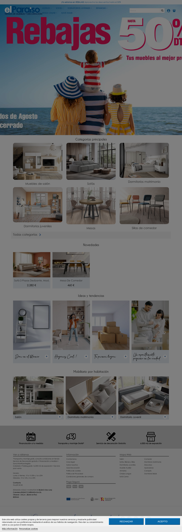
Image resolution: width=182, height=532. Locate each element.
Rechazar (126, 521)
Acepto (162, 521)
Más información (10, 528)
